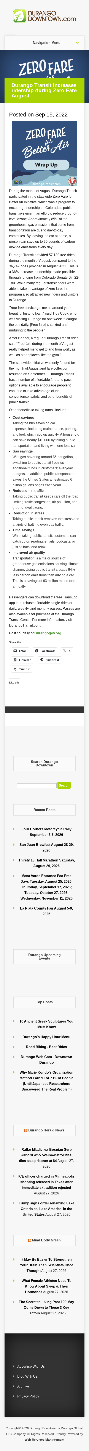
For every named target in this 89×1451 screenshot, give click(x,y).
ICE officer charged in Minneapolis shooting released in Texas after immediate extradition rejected (46, 1182)
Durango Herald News (46, 1130)
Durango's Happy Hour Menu (46, 1037)
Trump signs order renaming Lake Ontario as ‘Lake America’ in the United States (46, 1208)
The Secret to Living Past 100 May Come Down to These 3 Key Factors (46, 1307)
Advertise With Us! (31, 1366)
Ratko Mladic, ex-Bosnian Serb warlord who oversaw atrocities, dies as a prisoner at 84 (45, 1155)
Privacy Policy (28, 1396)
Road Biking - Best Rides (46, 1047)
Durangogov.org (47, 633)
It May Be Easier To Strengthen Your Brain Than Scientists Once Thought (46, 1265)
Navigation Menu (46, 43)
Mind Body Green (46, 1240)
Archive (23, 1386)
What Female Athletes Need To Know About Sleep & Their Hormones (47, 1286)
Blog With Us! (27, 1376)
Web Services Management (44, 1439)
